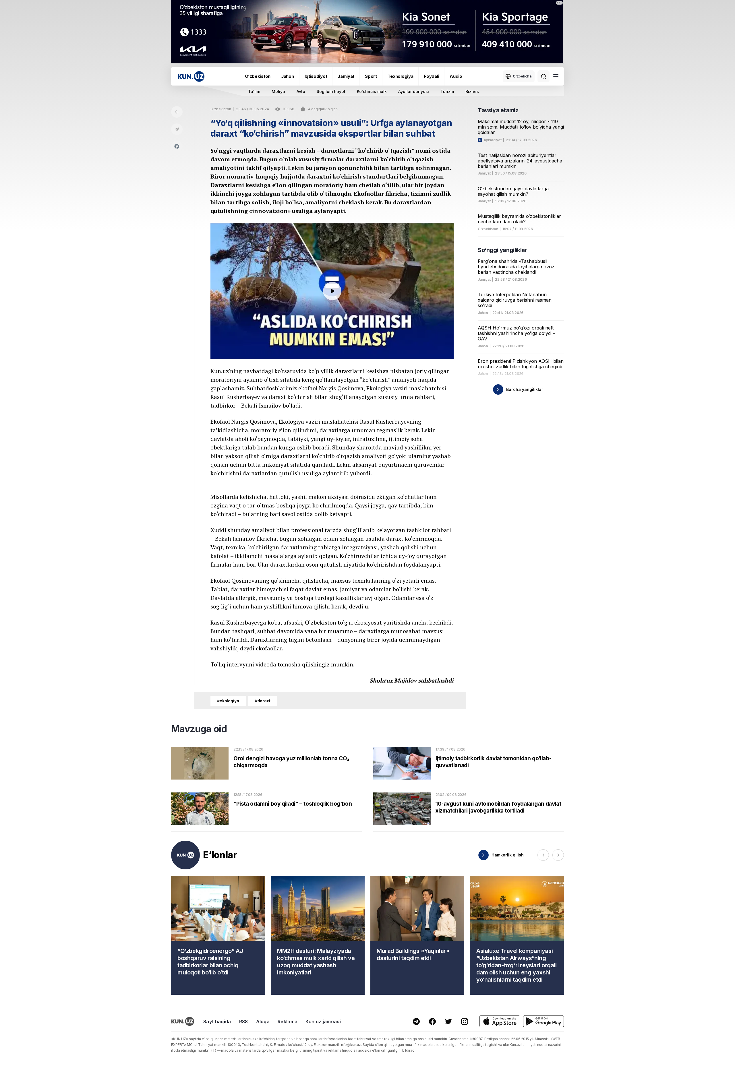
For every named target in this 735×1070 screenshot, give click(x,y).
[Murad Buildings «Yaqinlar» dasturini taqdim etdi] (417, 935)
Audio (456, 76)
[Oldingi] (543, 855)
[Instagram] (464, 1021)
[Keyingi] (558, 855)
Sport (371, 76)
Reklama (287, 1021)
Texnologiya (400, 76)
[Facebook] (177, 146)
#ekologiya (228, 700)
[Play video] (332, 291)
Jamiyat (346, 76)
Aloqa (263, 1021)
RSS (243, 1021)
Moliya (278, 91)
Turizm (447, 91)
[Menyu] (555, 76)
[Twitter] (448, 1021)
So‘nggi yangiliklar (502, 250)
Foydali (431, 76)
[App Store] (499, 1021)
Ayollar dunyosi (413, 91)
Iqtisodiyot (316, 76)
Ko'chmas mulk (372, 91)
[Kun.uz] (191, 76)
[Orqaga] (177, 112)
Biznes (472, 91)
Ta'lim (254, 91)
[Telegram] (177, 129)
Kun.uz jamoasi (323, 1021)
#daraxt (262, 700)
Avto (301, 91)
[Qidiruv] (543, 76)
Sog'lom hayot (331, 91)
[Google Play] (543, 1021)
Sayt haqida (217, 1021)
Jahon (287, 76)
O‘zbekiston (257, 76)
